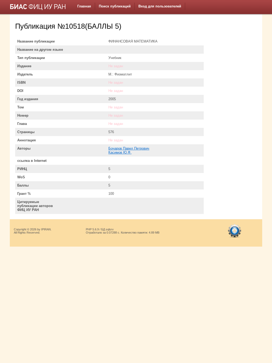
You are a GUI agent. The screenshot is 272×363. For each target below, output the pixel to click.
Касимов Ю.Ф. (119, 152)
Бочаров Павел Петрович (128, 148)
